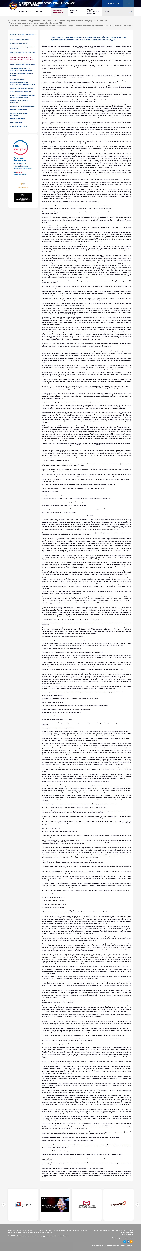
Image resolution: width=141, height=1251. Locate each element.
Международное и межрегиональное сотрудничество (22, 53)
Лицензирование (16, 122)
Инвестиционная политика (19, 39)
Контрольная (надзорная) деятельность (19, 101)
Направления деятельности (58, 11)
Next (137, 1204)
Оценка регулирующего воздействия (22, 106)
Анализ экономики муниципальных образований (22, 47)
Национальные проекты (18, 126)
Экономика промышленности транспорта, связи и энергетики (21, 69)
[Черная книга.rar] (23, 197)
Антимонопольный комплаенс (20, 92)
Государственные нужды (18, 43)
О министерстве (24, 11)
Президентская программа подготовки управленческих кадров (22, 83)
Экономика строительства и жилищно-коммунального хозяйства (22, 63)
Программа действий (17, 119)
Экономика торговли (17, 79)
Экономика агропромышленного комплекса (21, 74)
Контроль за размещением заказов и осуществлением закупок (22, 96)
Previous (3, 1204)
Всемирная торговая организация (22, 88)
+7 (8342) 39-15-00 (112, 4)
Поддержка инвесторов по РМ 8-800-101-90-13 (93, 11)
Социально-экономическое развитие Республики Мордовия (23, 35)
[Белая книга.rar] (23, 186)
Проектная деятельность (18, 110)
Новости (39, 11)
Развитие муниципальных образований (19, 114)
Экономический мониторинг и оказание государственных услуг (21, 58)
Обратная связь (73, 11)
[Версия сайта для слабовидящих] (128, 3)
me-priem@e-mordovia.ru (125, 1238)
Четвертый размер (126, 1245)
